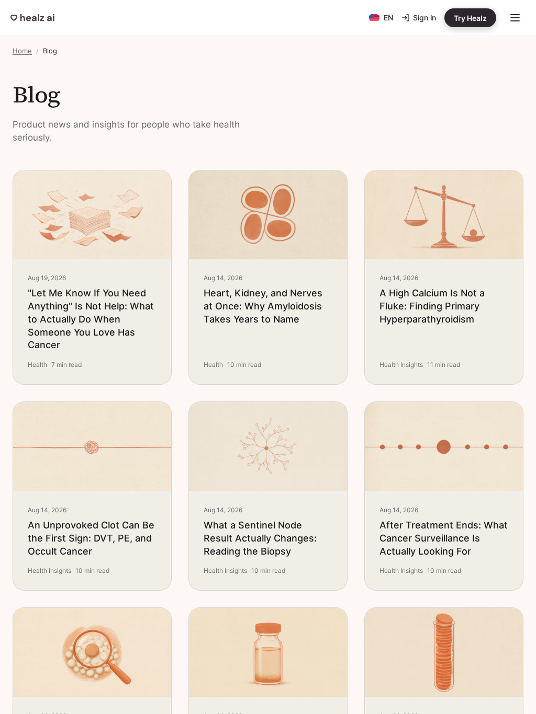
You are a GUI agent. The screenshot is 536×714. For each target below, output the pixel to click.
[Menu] (515, 17)
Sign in (424, 17)
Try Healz (470, 18)
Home (22, 51)
